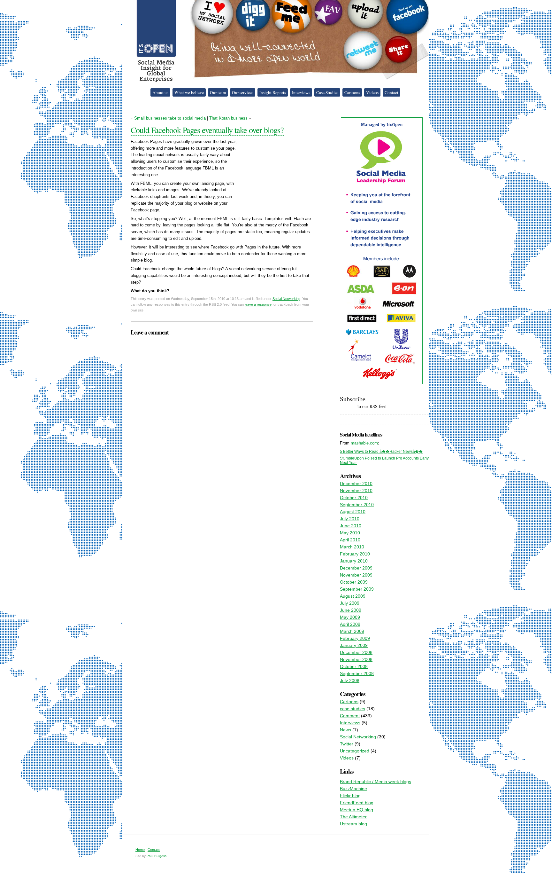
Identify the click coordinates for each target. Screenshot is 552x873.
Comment (350, 715)
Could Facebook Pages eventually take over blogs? (207, 129)
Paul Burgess (156, 856)
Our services (242, 92)
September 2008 (357, 673)
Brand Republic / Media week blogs (375, 781)
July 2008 (349, 680)
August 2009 (352, 596)
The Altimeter (353, 816)
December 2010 (356, 483)
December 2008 (356, 652)
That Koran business (228, 118)
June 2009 (350, 610)
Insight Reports (272, 92)
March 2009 (352, 631)
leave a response (258, 304)
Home (140, 850)
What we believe (189, 92)
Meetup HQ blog (356, 809)
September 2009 (357, 589)
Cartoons (352, 92)
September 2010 (357, 504)
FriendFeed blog (356, 802)
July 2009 (349, 603)
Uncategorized (354, 750)
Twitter (346, 743)
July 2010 (349, 518)
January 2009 (354, 645)
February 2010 (355, 553)
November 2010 (356, 490)
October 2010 (354, 497)
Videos (372, 92)
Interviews (301, 92)
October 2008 (354, 666)
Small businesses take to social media (170, 118)
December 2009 (356, 567)
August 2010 (352, 511)
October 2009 (354, 582)
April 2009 (350, 624)
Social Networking (286, 299)
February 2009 (355, 638)
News (345, 729)
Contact (391, 92)
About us (160, 92)
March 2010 (352, 546)
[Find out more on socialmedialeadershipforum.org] (382, 384)
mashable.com (364, 443)
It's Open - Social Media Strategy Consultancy (156, 41)
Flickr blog (350, 795)
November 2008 (356, 659)
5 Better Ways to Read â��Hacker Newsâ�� (381, 451)
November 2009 (356, 575)
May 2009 (350, 617)
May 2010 (350, 532)
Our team (218, 92)
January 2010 (354, 560)
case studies (352, 708)
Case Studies (327, 92)
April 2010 (350, 539)
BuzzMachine (353, 788)
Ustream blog (353, 823)
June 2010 (350, 525)
